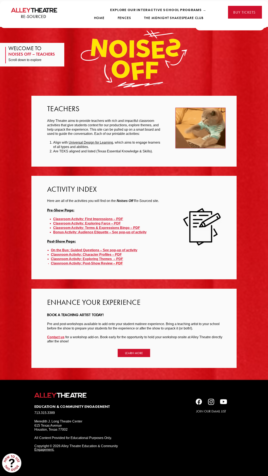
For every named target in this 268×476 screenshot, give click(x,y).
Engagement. (44, 449)
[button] (100, 232)
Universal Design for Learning (91, 142)
